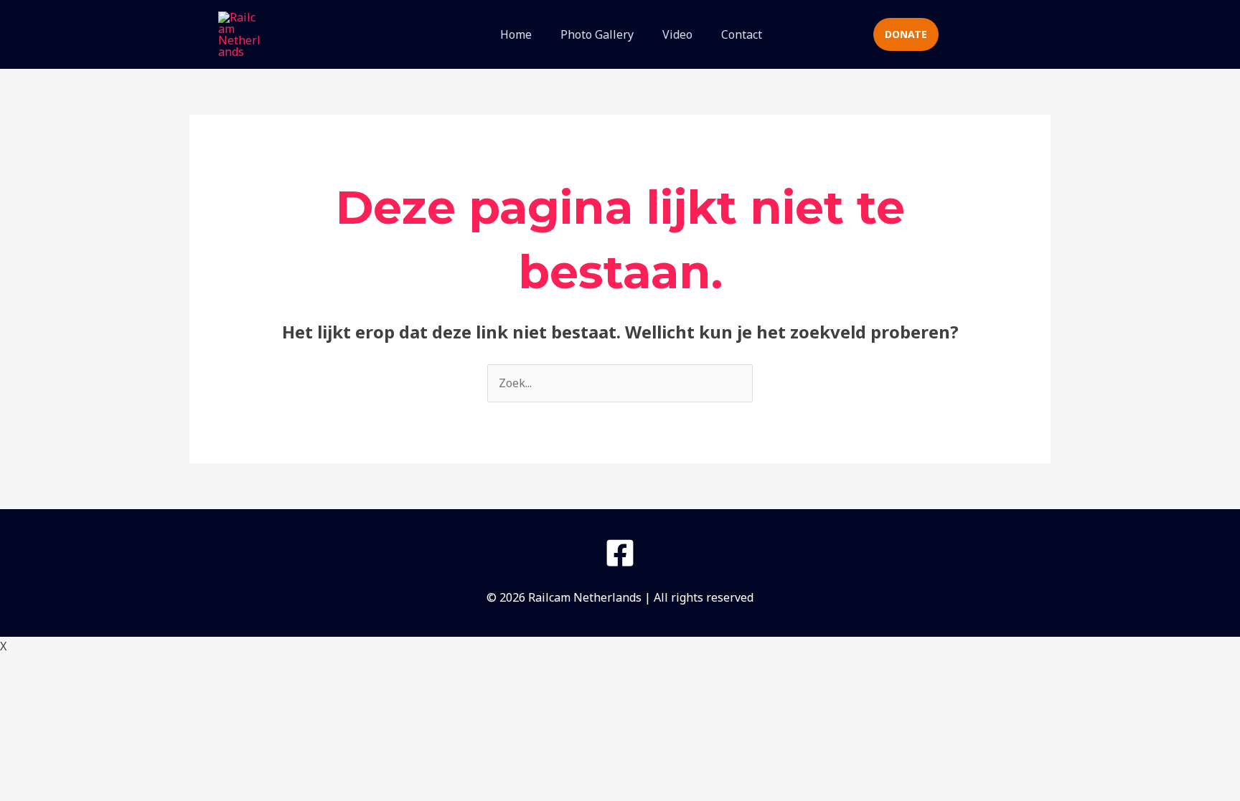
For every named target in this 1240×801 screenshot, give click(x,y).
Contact (741, 34)
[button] (832, 35)
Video (677, 34)
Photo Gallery (597, 34)
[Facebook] (620, 553)
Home (516, 34)
